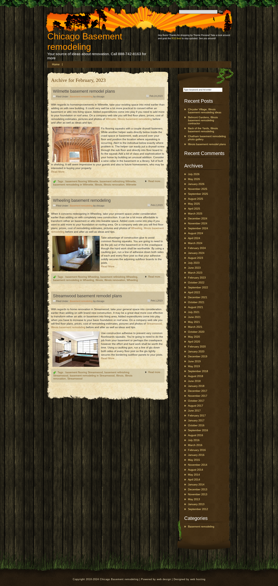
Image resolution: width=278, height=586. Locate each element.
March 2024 (195, 243)
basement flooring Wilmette (81, 181)
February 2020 (197, 346)
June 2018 (194, 381)
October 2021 (196, 302)
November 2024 (197, 223)
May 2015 (194, 459)
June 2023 (194, 267)
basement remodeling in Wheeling (73, 280)
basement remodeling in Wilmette (73, 184)
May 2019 (194, 366)
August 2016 (195, 435)
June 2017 (194, 410)
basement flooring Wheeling (82, 276)
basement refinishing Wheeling (118, 276)
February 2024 (197, 248)
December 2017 (197, 390)
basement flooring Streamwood (84, 372)
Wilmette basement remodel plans (84, 91)
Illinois (98, 184)
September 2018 (198, 371)
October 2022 (196, 282)
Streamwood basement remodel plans (87, 295)
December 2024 (197, 218)
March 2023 (195, 272)
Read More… (59, 171)
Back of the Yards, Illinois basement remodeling (203, 130)
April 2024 (194, 238)
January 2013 (196, 504)
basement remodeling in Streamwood (92, 375)
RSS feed (176, 38)
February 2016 (197, 449)
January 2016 (196, 454)
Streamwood (74, 378)
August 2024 (195, 233)
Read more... (155, 181)
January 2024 (196, 252)
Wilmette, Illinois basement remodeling (129, 118)
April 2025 (194, 208)
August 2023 (195, 257)
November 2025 (197, 188)
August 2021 (195, 307)
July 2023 (194, 262)
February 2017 (197, 415)
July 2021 (194, 312)
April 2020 (194, 341)
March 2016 (195, 445)
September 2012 (198, 509)
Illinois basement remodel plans (207, 144)
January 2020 (196, 351)
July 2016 (194, 440)
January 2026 (196, 183)
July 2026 (194, 174)
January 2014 (196, 484)
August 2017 (195, 405)
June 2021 (194, 316)
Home (56, 64)
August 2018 (195, 376)
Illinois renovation (114, 184)
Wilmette (131, 184)
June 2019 (194, 361)
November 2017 (197, 395)
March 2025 (195, 213)
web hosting (197, 579)
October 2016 (196, 425)
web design (164, 579)
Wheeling (132, 280)
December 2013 (197, 489)
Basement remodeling (81, 96)
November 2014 (197, 464)
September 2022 (198, 287)
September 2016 (198, 430)
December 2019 (197, 356)
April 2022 (194, 292)
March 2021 (195, 326)
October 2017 (196, 400)
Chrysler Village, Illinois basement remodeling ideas (204, 111)
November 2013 (197, 494)
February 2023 (197, 277)
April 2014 (194, 479)
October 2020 (196, 331)
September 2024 (198, 228)
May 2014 (194, 474)
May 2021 (194, 321)
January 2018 (196, 385)
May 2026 (194, 179)
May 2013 (194, 499)
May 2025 (194, 203)
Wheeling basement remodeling (82, 200)
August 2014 (195, 469)
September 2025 (198, 193)
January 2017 (196, 420)
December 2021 (197, 297)
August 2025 (195, 198)
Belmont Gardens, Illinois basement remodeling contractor (203, 120)
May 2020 (194, 336)
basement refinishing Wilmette (118, 181)
